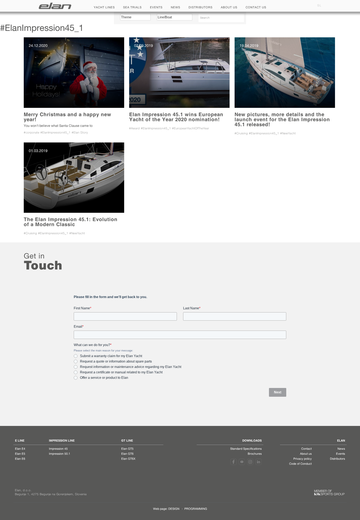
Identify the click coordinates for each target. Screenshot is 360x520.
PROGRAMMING (195, 509)
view (74, 72)
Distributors (200, 7)
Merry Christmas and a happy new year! (67, 117)
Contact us (256, 7)
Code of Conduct (300, 464)
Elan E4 (20, 449)
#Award (134, 128)
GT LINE (127, 440)
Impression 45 (58, 449)
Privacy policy (302, 459)
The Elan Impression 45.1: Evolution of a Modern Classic (71, 222)
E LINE (19, 440)
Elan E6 (20, 459)
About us (229, 7)
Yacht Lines (104, 7)
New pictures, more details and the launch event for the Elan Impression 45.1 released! (282, 119)
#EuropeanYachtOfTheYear (190, 128)
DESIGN (173, 509)
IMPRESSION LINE (62, 440)
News (175, 7)
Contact (306, 449)
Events (156, 7)
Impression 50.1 (59, 454)
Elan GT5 (127, 449)
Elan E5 (20, 454)
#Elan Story (80, 132)
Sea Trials (132, 7)
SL (319, 5)
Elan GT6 (127, 454)
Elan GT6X (128, 459)
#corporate (31, 132)
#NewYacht (288, 133)
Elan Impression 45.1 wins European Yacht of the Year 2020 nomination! (176, 117)
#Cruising (241, 133)
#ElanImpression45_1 (55, 132)
